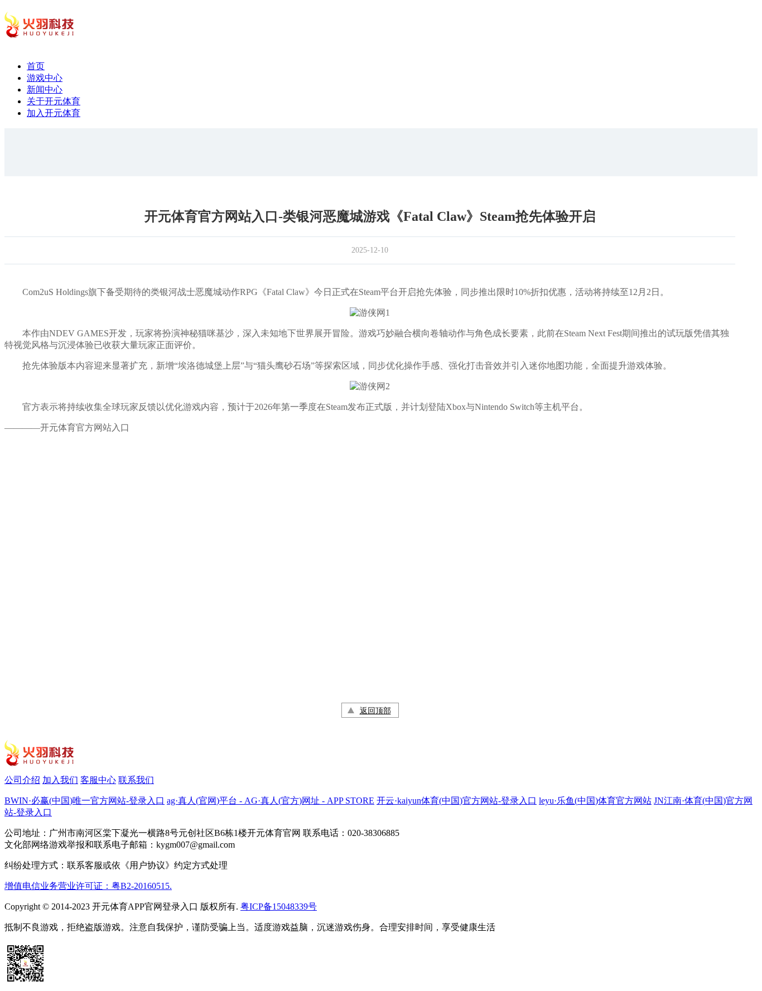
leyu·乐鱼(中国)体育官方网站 (595, 800)
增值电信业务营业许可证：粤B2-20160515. (88, 886)
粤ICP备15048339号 (278, 906)
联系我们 (136, 780)
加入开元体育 (53, 113)
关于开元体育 (53, 101)
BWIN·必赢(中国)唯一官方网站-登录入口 (84, 800)
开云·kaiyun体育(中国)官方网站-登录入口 (457, 800)
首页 (36, 66)
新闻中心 (44, 89)
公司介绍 (22, 780)
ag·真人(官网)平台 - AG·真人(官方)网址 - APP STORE (270, 800)
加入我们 (60, 780)
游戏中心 (44, 78)
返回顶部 (375, 711)
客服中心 (98, 780)
